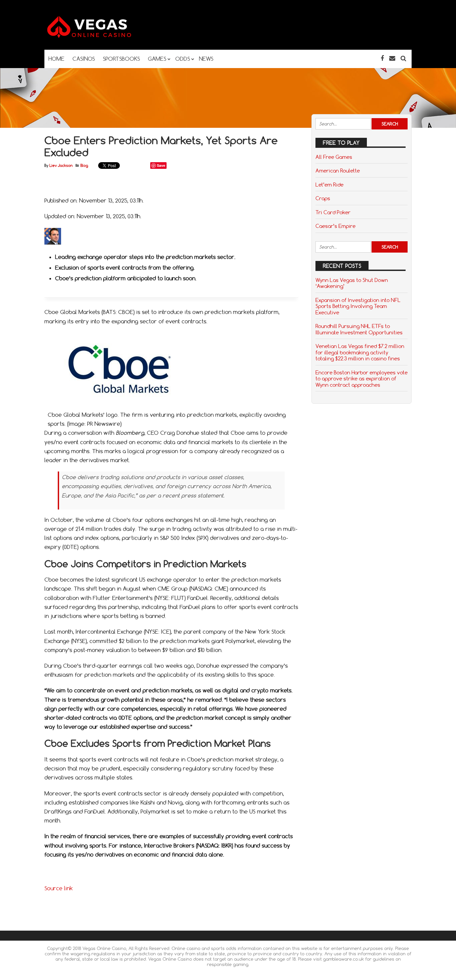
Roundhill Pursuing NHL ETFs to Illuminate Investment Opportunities (359, 329)
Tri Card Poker (333, 212)
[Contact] (392, 58)
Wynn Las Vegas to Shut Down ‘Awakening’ (351, 283)
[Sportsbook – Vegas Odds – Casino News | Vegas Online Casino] (99, 36)
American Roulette (337, 170)
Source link (58, 888)
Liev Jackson (60, 165)
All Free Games (333, 156)
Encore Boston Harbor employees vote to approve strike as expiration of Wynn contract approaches (361, 378)
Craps (322, 198)
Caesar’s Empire (335, 226)
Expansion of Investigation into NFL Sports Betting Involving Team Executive (358, 306)
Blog (84, 165)
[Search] (403, 58)
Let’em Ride (329, 184)
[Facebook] (382, 58)
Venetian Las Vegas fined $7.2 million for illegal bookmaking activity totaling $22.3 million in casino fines (359, 352)
